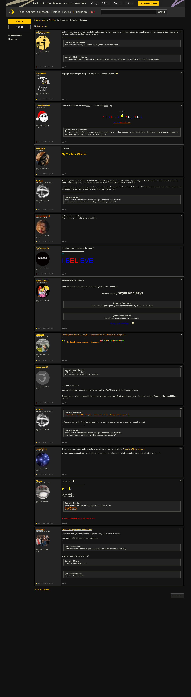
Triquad (39, 481)
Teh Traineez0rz (42, 248)
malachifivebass (43, 32)
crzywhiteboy (41, 216)
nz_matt (39, 181)
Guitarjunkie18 (42, 367)
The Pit (52, 20)
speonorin (40, 335)
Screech (39, 530)
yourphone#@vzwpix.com (134, 449)
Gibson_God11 (42, 280)
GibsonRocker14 (43, 106)
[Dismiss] (181, 3)
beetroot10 (40, 148)
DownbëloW (41, 73)
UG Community (40, 20)
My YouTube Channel (74, 154)
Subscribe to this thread (42, 589)
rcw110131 (40, 449)
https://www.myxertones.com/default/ (77, 530)
